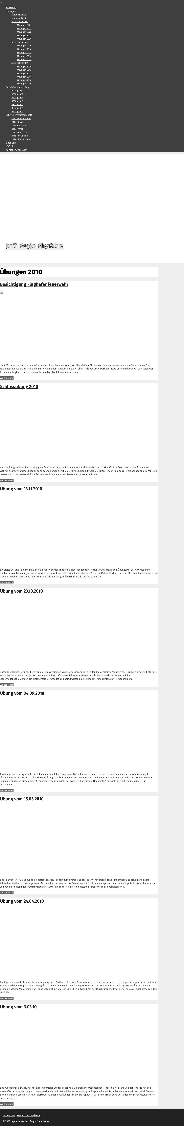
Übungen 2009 (24, 83)
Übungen (11, 11)
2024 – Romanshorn (21, 118)
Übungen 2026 (19, 14)
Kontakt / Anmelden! (17, 149)
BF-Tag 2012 (17, 108)
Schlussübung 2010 (19, 386)
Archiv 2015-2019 (20, 42)
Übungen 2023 (24, 28)
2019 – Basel (17, 122)
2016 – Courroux (19, 132)
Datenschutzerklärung (29, 1115)
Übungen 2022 (24, 31)
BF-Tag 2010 (17, 111)
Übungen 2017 (24, 52)
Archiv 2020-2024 (20, 21)
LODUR (10, 146)
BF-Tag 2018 (17, 97)
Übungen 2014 (24, 66)
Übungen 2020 (24, 38)
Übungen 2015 (24, 59)
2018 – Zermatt (19, 125)
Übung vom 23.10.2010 (21, 591)
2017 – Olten (18, 128)
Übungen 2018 (24, 49)
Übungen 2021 (24, 35)
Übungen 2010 (24, 80)
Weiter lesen (7, 378)
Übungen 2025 (19, 18)
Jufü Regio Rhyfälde (34, 246)
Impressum (9, 1115)
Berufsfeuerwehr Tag (17, 87)
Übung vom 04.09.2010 (22, 693)
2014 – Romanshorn (21, 139)
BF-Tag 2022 (17, 94)
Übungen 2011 (24, 76)
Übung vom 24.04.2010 (22, 901)
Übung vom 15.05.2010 (22, 799)
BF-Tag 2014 (17, 104)
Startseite (11, 7)
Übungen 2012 (24, 73)
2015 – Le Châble (20, 135)
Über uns (11, 142)
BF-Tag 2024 (17, 90)
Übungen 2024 (24, 25)
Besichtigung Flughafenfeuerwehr (34, 284)
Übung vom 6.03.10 (18, 1007)
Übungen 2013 (24, 69)
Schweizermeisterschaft (19, 114)
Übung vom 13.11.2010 (21, 488)
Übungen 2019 (24, 45)
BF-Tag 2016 (17, 101)
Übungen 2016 (24, 56)
